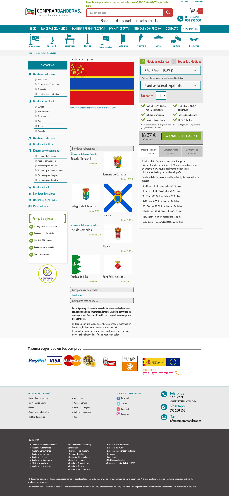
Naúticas (38, 199)
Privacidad (45, 412)
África (40, 126)
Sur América (43, 116)
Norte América (44, 111)
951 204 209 (192, 17)
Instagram (124, 414)
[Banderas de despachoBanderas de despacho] (52, 39)
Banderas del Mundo (44, 101)
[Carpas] (158, 39)
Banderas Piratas (42, 187)
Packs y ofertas (119, 28)
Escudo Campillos (81, 230)
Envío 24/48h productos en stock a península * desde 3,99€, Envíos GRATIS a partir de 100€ (127, 4)
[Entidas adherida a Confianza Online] (130, 363)
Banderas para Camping (48, 180)
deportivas (51, 199)
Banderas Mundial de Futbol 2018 (121, 463)
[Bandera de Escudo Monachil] (86, 154)
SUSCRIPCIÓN (190, 29)
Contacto (172, 28)
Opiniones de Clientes (38, 402)
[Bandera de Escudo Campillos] (86, 225)
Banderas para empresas (79, 469)
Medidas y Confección (147, 28)
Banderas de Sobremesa (41, 460)
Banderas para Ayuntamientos (50, 170)
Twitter (123, 403)
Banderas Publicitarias (47, 156)
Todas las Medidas (189, 61)
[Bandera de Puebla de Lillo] (86, 264)
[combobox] (170, 70)
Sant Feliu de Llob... (114, 277)
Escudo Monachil (81, 158)
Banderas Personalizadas (88, 28)
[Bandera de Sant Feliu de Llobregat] (118, 264)
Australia (41, 130)
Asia (39, 121)
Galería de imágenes (82, 407)
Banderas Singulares (44, 193)
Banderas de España (44, 74)
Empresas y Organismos (46, 150)
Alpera (106, 246)
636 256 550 (193, 20)
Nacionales (42, 79)
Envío (31, 407)
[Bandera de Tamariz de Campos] (118, 161)
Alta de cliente (197, 1)
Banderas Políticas (43, 144)
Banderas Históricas (44, 138)
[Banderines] (194, 39)
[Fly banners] (141, 39)
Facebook (124, 398)
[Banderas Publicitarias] (123, 39)
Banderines (73, 447)
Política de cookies (37, 416)
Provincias (42, 89)
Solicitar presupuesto (82, 412)
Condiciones (34, 412)
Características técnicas (171, 151)
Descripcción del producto (149, 151)
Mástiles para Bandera (47, 160)
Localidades (40, 52)
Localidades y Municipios (48, 94)
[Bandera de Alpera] (118, 233)
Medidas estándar (158, 61)
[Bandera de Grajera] (118, 198)
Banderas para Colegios (47, 175)
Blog (75, 416)
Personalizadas (41, 206)
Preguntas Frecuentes (38, 398)
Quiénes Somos (80, 402)
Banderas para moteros (41, 466)
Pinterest (124, 408)
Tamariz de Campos (114, 174)
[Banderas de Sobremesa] (69, 39)
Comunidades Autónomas (49, 84)
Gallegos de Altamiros (83, 206)
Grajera (107, 215)
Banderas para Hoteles (47, 165)
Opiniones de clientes (192, 151)
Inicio (33, 28)
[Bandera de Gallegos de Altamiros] (86, 193)
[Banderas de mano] (176, 39)
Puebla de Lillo (79, 277)
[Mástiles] (87, 39)
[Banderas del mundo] (34, 39)
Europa (41, 106)
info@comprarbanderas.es (185, 421)
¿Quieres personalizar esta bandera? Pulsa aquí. (94, 107)
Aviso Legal (78, 398)
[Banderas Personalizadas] (105, 39)
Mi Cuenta (185, 1)
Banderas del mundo (54, 28)
